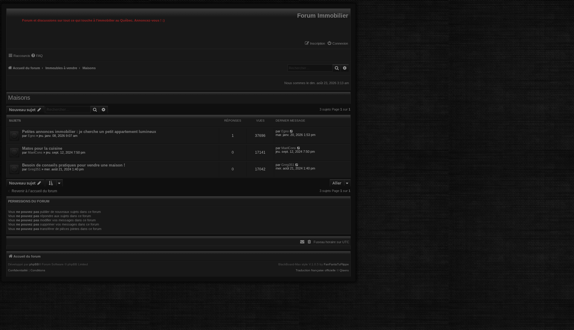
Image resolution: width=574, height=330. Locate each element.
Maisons (19, 97)
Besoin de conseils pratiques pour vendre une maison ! (73, 165)
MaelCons (35, 152)
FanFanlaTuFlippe (336, 264)
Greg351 (34, 169)
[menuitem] (337, 43)
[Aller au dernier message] (292, 131)
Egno (31, 135)
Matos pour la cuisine (42, 148)
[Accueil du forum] (8, 10)
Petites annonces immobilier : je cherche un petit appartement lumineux (89, 131)
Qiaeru (344, 270)
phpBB (34, 264)
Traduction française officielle (316, 270)
